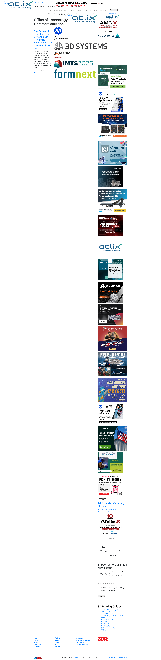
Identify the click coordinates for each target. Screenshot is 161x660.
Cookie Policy (122, 657)
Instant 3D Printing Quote (74, 6)
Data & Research (39, 6)
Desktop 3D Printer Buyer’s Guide (111, 610)
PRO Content (51, 6)
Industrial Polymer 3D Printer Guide (112, 616)
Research (57, 10)
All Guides (104, 630)
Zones (51, 10)
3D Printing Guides (110, 606)
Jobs (86, 10)
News (46, 10)
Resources (72, 10)
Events (36, 642)
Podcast (57, 638)
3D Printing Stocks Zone (109, 628)
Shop (90, 10)
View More (112, 538)
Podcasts (64, 10)
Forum (57, 642)
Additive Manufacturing (83, 640)
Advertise (60, 6)
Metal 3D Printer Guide (108, 614)
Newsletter (79, 10)
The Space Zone (106, 626)
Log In (34, 2)
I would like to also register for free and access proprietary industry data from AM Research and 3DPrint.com (112, 589)
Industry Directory (82, 644)
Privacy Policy (112, 657)
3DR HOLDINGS (77, 657)
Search (114, 10)
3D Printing (80, 642)
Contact (57, 646)
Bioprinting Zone (106, 624)
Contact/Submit (104, 10)
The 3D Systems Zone (108, 620)
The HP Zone (105, 622)
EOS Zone (104, 618)
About (96, 10)
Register (40, 2)
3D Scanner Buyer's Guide (109, 612)
